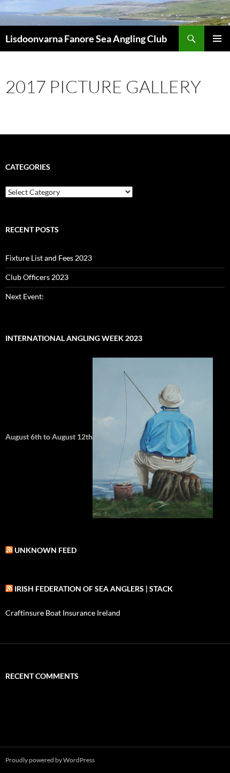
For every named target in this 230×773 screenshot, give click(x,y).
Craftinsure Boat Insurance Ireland (62, 612)
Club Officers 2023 (36, 277)
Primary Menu (217, 38)
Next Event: (24, 296)
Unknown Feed (45, 550)
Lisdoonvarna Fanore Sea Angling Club (86, 38)
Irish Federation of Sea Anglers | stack (93, 588)
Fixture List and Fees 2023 (48, 257)
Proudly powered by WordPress (50, 760)
